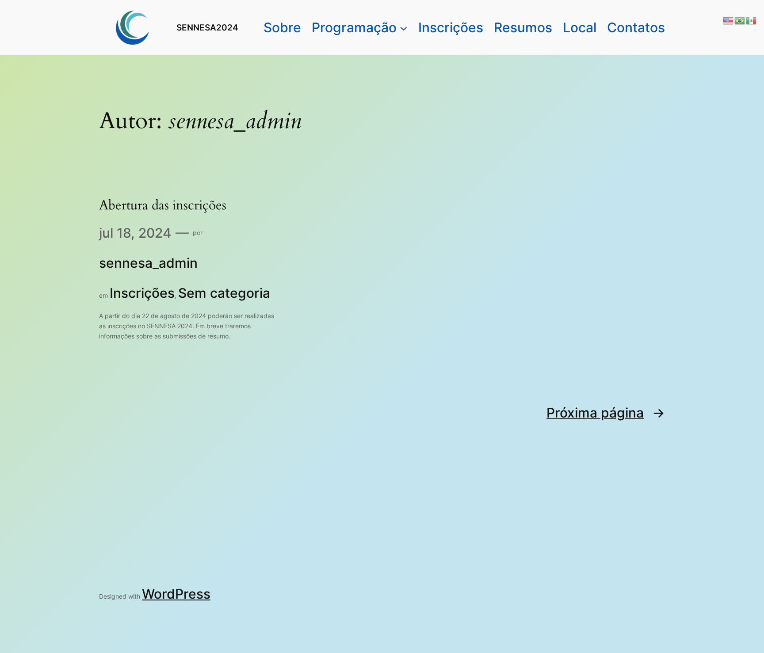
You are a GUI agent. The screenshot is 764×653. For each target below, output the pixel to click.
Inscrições (142, 293)
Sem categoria (224, 293)
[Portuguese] (740, 19)
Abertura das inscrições (162, 206)
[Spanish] (751, 19)
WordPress (176, 594)
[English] (728, 19)
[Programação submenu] (404, 28)
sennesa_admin (148, 263)
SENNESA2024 (207, 27)
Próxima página (605, 413)
